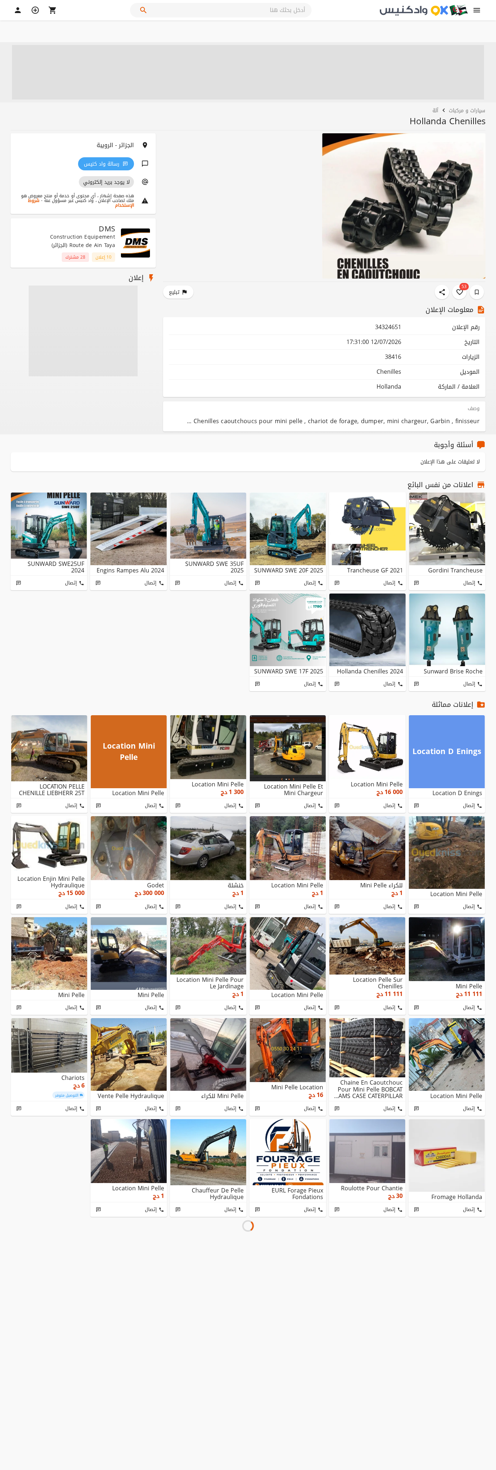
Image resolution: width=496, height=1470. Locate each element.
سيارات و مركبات (467, 110)
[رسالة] (416, 583)
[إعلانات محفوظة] (476, 292)
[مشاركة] (442, 292)
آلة (435, 110)
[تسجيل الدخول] (18, 10)
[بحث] (143, 10)
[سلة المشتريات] (52, 10)
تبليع (174, 292)
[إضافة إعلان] (35, 10)
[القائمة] (476, 10)
